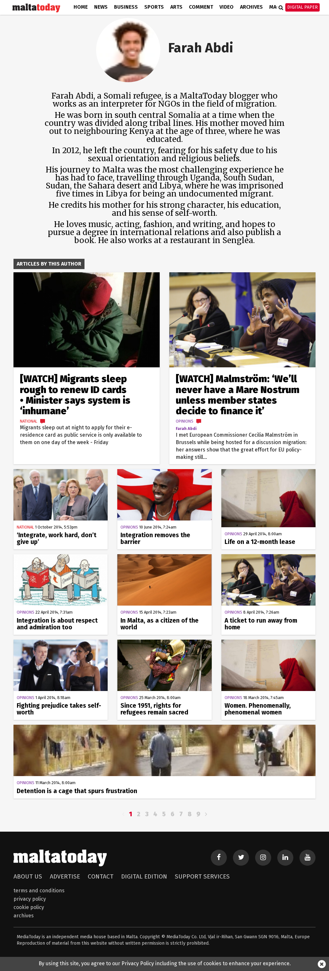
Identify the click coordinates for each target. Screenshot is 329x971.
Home (81, 7)
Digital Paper (302, 7)
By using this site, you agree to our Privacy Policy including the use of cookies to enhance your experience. (165, 963)
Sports (154, 7)
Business (126, 7)
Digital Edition (144, 876)
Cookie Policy (28, 907)
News (101, 7)
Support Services (202, 876)
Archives (251, 7)
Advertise (65, 876)
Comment (201, 7)
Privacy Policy (29, 899)
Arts (176, 7)
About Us (27, 876)
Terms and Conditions (39, 891)
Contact (100, 876)
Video (226, 7)
